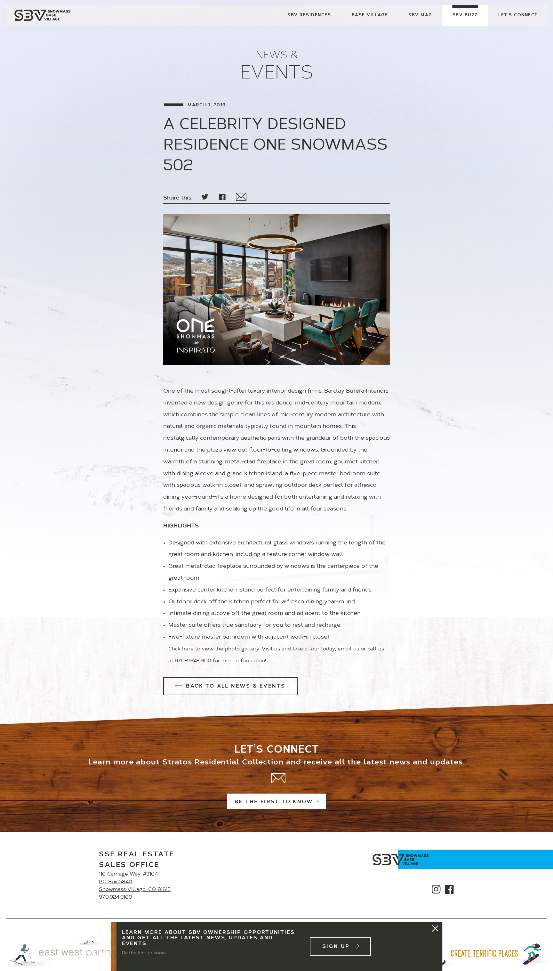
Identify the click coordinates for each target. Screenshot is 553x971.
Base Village (370, 15)
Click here (181, 649)
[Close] (435, 928)
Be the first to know (274, 801)
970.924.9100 (115, 897)
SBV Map (420, 15)
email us (348, 649)
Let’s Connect (518, 15)
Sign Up (336, 946)
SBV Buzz (465, 15)
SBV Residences (309, 15)
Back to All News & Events (234, 686)
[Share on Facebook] (222, 197)
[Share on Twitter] (204, 197)
